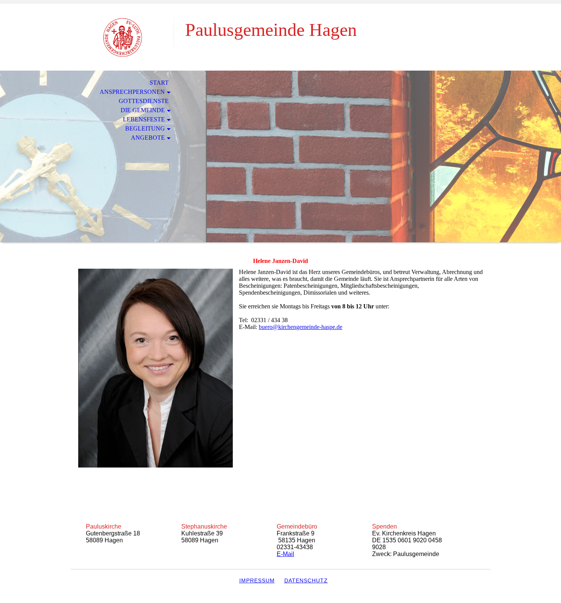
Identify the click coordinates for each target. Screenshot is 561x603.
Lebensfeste (144, 119)
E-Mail (285, 554)
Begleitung (145, 128)
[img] (122, 37)
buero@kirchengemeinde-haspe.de (300, 327)
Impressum (257, 580)
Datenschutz (306, 580)
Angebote (148, 137)
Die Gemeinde (143, 110)
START (159, 82)
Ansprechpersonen (132, 92)
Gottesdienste (144, 101)
